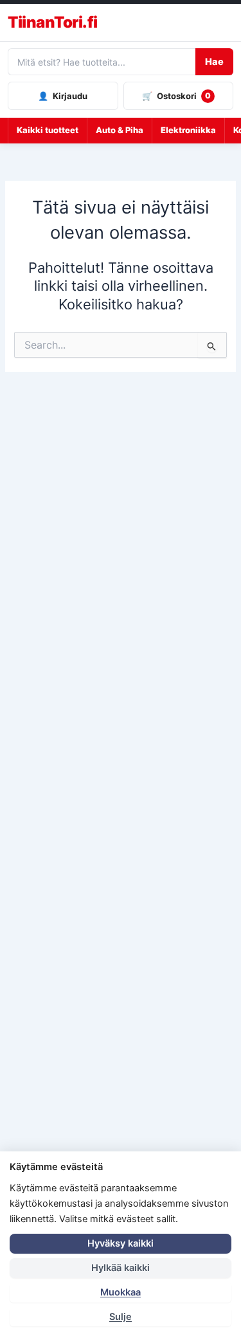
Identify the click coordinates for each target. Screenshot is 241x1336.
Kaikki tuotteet (47, 130)
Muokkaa (120, 1292)
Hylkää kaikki (120, 1268)
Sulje (120, 1316)
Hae (214, 62)
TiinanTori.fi (53, 22)
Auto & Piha (119, 130)
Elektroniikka (188, 130)
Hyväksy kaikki (120, 1243)
